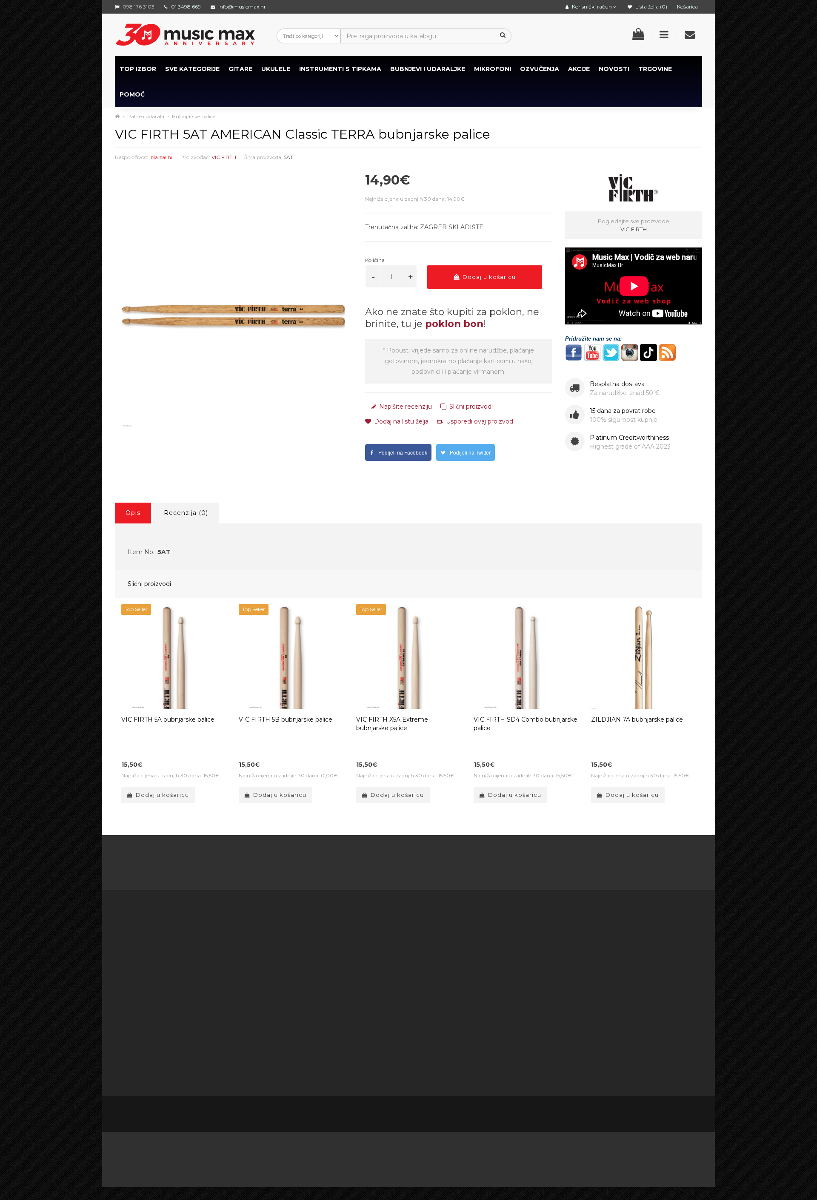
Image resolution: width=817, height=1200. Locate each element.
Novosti (493, 1003)
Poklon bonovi (503, 950)
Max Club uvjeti (337, 1056)
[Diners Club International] (404, 1157)
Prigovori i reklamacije (347, 1035)
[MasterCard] (542, 1157)
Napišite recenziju (404, 406)
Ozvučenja (539, 69)
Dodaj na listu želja (400, 421)
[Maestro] (586, 1157)
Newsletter (498, 971)
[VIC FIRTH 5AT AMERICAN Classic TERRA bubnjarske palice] (233, 315)
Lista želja (412, 982)
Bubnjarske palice (193, 116)
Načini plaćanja (337, 992)
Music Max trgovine (344, 1045)
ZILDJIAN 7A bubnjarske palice (637, 719)
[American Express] (363, 1157)
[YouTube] (658, 1115)
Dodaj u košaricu (488, 276)
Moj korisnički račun (427, 950)
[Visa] (630, 1157)
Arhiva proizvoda (506, 992)
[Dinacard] (494, 1157)
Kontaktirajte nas (423, 939)
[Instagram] (676, 1115)
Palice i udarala (145, 116)
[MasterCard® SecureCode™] (267, 1157)
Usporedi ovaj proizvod (478, 421)
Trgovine (655, 69)
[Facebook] (605, 1115)
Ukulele (275, 69)
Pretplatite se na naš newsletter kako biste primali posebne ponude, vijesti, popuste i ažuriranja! (628, 950)
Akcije (490, 960)
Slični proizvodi (470, 406)
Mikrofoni (492, 69)
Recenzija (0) (186, 513)
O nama (141, 1035)
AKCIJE (579, 69)
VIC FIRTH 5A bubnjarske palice (167, 719)
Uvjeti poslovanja (340, 960)
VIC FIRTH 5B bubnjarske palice (285, 719)
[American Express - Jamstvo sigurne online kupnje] (205, 1157)
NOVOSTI (614, 69)
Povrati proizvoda (424, 960)
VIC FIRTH (223, 157)
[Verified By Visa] (319, 1157)
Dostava (327, 950)
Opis (133, 513)
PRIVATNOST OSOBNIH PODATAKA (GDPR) (349, 1013)
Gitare (240, 69)
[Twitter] (623, 1115)
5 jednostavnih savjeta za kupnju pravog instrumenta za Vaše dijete (409, 864)
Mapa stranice (502, 982)
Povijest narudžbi (423, 971)
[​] (573, 352)
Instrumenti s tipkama (340, 69)
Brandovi (495, 939)
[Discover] (446, 1157)
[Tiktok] (694, 1115)
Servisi (324, 1067)
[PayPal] (673, 1157)
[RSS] (640, 1115)
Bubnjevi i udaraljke (427, 69)
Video (166, 1056)
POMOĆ (132, 94)
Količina (375, 260)
